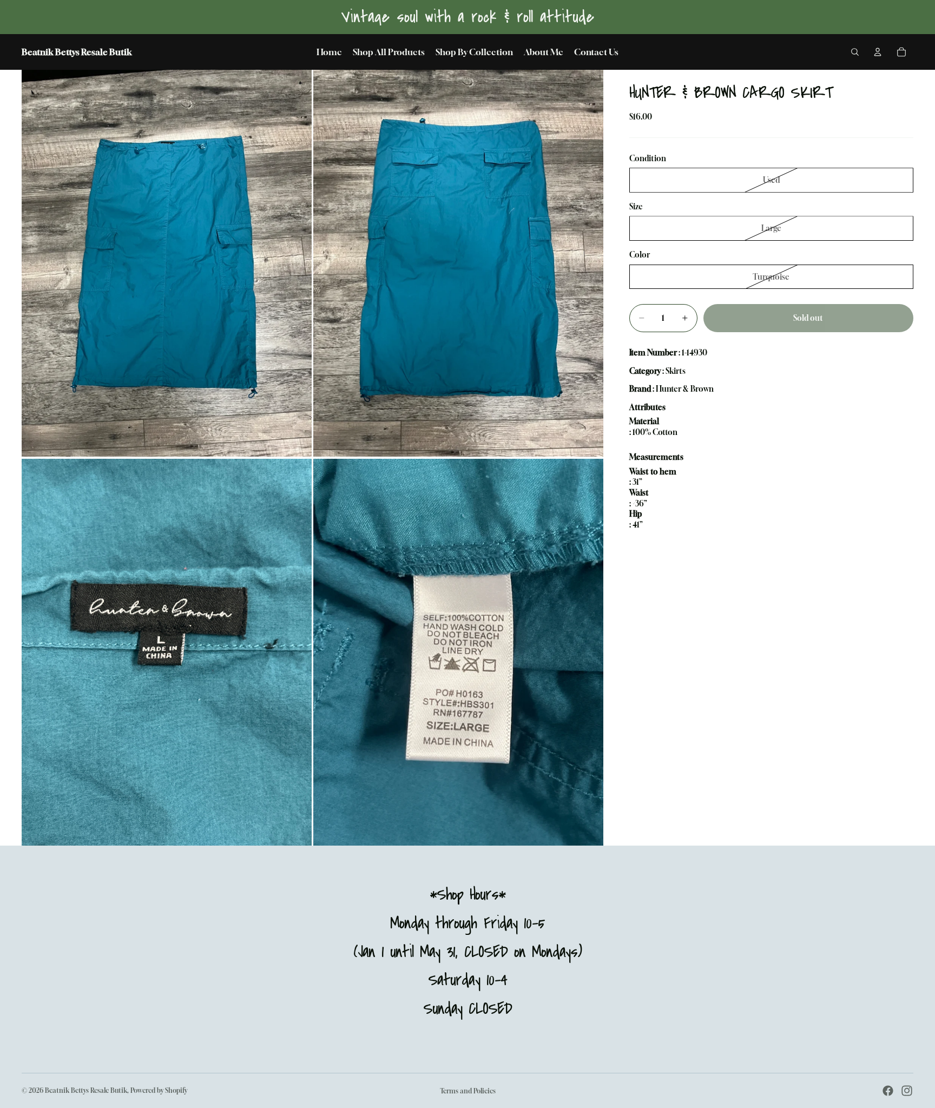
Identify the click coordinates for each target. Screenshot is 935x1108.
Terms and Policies (468, 1091)
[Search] (855, 52)
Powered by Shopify (158, 1090)
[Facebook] (887, 1090)
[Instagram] (906, 1090)
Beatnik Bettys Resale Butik (86, 1090)
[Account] (878, 52)
